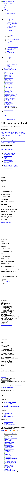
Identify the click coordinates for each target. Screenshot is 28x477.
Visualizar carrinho (10, 142)
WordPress (9, 27)
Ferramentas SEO (11, 52)
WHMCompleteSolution (17, 385)
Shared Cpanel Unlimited (13, 22)
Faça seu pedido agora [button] (6, 222)
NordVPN (9, 24)
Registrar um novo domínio (7, 141)
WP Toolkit (9, 30)
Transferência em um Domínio (11, 166)
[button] (3, 377)
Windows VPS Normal (12, 23)
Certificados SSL (11, 49)
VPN (8, 51)
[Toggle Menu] (1, 1)
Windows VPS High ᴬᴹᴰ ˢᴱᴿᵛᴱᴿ (14, 26)
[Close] (1, 368)
